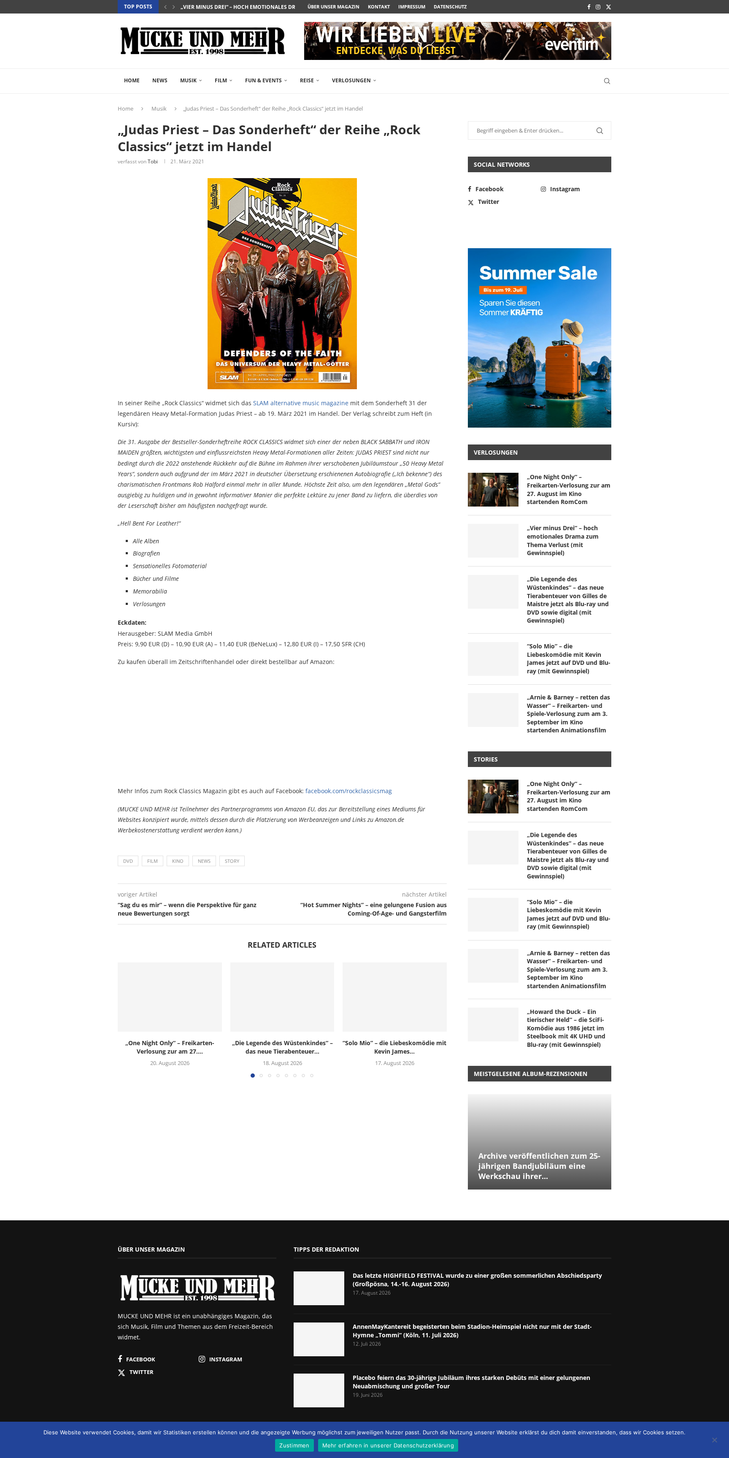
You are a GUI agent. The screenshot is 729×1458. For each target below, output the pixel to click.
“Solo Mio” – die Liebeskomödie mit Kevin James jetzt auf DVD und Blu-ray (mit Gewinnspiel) (568, 658)
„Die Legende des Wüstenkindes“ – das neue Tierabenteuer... (282, 1047)
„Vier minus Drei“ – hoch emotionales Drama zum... (252, 7)
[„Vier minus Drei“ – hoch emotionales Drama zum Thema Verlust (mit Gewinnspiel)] (493, 541)
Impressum (411, 6)
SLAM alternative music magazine (300, 403)
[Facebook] (588, 7)
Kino (178, 861)
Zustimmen (294, 1445)
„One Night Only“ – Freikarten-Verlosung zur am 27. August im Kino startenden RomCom (568, 489)
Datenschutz (450, 6)
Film (221, 80)
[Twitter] (608, 7)
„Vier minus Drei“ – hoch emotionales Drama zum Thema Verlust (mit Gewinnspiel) (563, 540)
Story (232, 861)
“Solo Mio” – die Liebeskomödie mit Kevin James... (395, 1047)
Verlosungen (351, 80)
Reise (307, 80)
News (159, 80)
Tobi (153, 161)
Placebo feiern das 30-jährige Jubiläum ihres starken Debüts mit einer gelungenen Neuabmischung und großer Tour (471, 1382)
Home (132, 80)
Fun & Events (263, 80)
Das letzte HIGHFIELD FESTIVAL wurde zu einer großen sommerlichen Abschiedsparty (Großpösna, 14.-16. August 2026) (477, 1279)
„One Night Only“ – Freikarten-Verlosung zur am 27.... (169, 1047)
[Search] (607, 81)
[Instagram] (598, 7)
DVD (128, 861)
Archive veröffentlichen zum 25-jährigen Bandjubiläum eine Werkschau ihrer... (539, 1166)
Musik (188, 80)
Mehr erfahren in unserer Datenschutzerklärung (388, 1445)
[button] (165, 7)
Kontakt (379, 6)
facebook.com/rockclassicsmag (348, 791)
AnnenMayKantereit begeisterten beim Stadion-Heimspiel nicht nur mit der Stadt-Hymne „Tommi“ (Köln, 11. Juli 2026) (472, 1330)
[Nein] (714, 1441)
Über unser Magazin (333, 6)
